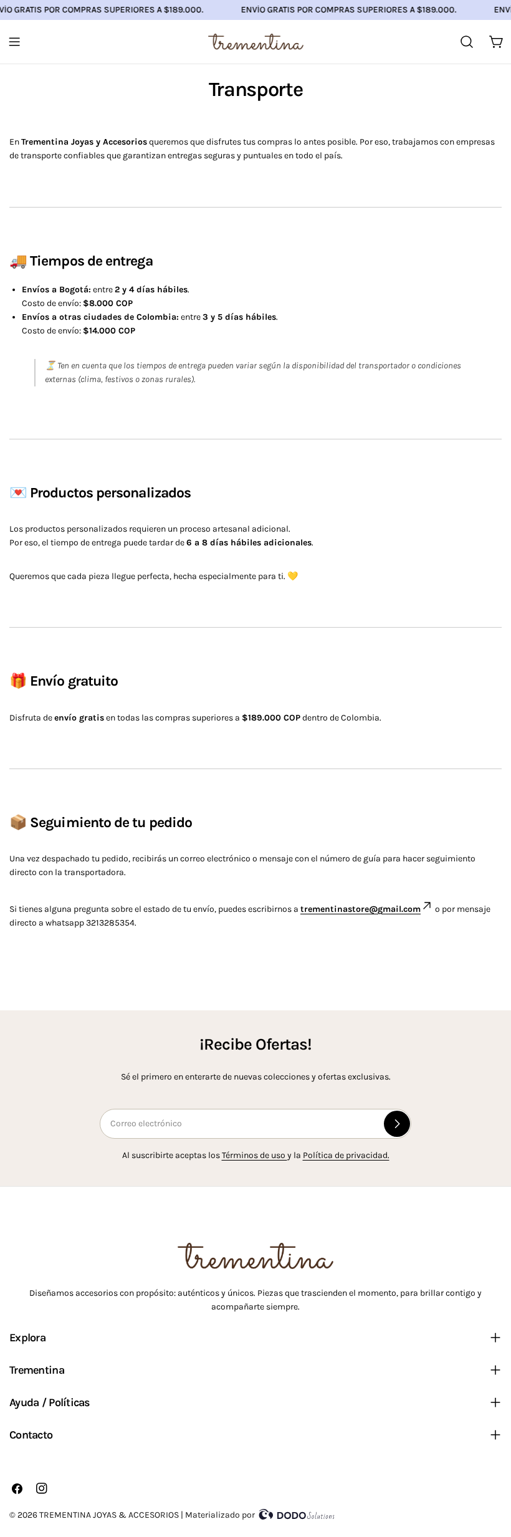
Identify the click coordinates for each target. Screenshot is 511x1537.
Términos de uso (254, 1155)
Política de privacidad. (346, 1155)
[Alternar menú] (14, 41)
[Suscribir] (397, 1124)
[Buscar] (466, 41)
